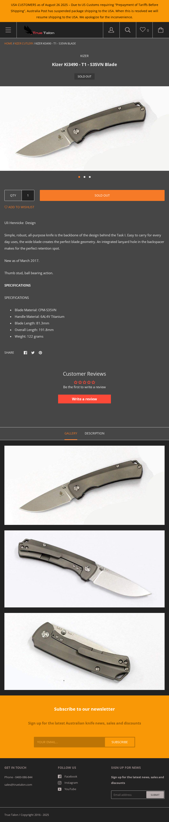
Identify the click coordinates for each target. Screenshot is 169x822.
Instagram (71, 783)
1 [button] (79, 177)
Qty (13, 195)
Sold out (102, 195)
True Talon (11, 815)
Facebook (70, 776)
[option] (84, 128)
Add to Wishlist (20, 207)
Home (8, 43)
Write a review (84, 399)
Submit (155, 794)
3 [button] (90, 177)
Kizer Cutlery (24, 43)
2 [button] (84, 177)
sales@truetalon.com (18, 785)
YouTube (70, 789)
